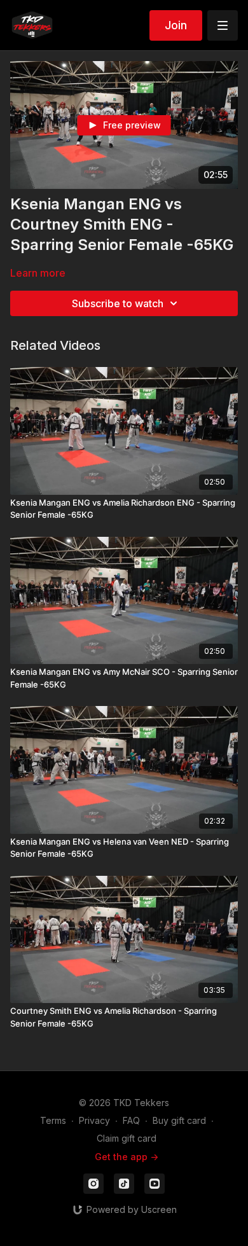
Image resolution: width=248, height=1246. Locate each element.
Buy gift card (179, 1120)
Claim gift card (126, 1138)
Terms (53, 1120)
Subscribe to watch (117, 303)
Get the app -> (126, 1156)
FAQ (131, 1120)
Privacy (94, 1120)
